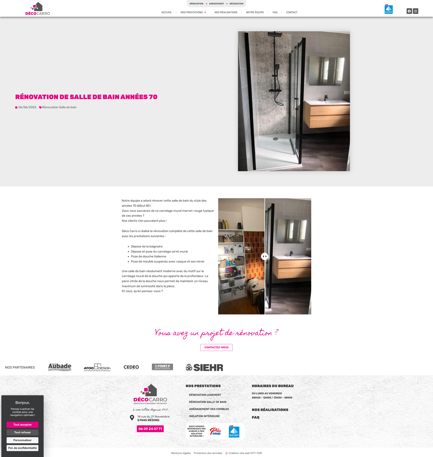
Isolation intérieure (204, 416)
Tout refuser (22, 432)
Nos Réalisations (226, 12)
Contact (292, 12)
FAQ (275, 12)
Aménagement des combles (209, 409)
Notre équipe (255, 12)
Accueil (166, 12)
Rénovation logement (205, 394)
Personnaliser (22, 440)
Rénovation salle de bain (207, 402)
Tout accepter (22, 424)
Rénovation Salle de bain (59, 107)
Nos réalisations (270, 410)
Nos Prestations (192, 12)
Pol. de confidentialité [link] (22, 448)
